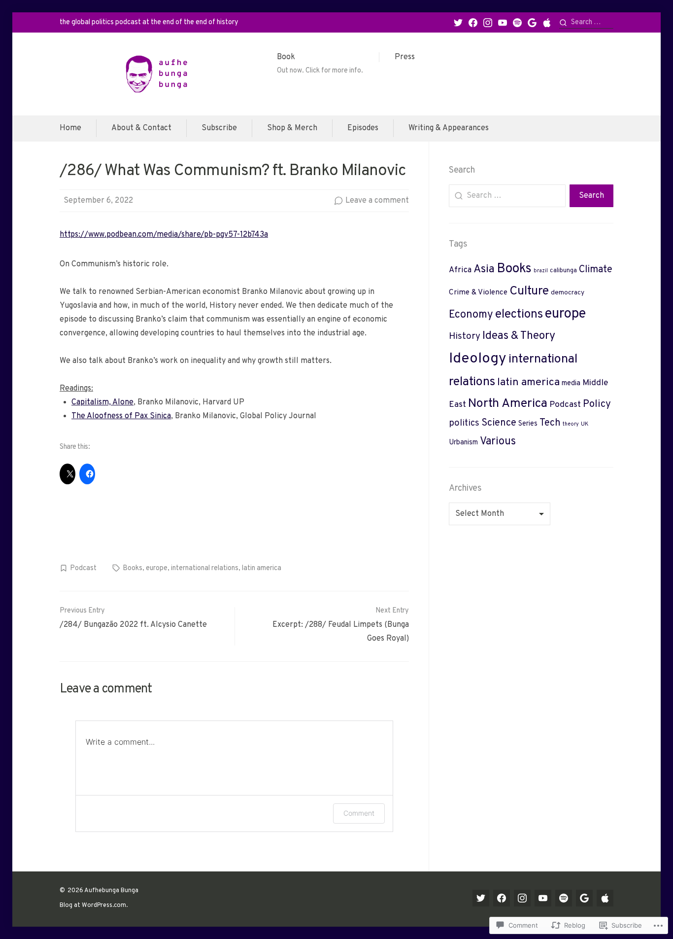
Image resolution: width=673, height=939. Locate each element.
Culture (529, 291)
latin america (261, 568)
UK (585, 424)
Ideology (477, 359)
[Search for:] (586, 22)
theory (571, 424)
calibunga (563, 271)
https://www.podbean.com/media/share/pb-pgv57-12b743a (164, 235)
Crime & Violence (478, 292)
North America (507, 404)
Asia (484, 269)
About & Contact (141, 128)
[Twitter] (458, 22)
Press (405, 57)
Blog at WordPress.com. (94, 905)
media (571, 383)
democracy (567, 293)
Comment (358, 813)
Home (70, 128)
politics (464, 423)
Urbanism (463, 442)
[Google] (532, 22)
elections (519, 314)
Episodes (362, 128)
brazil (541, 271)
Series (528, 424)
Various (498, 441)
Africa (460, 270)
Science (498, 423)
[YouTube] (502, 22)
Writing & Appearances (448, 128)
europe (157, 568)
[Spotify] (517, 22)
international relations (204, 568)
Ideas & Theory (518, 336)
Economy (471, 315)
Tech (550, 423)
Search (591, 196)
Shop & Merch (292, 128)
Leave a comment (377, 201)
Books (132, 568)
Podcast (83, 568)
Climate (595, 269)
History (464, 336)
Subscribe (219, 128)
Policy (597, 404)
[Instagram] (487, 22)
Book (320, 63)
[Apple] (546, 22)
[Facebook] (473, 22)
